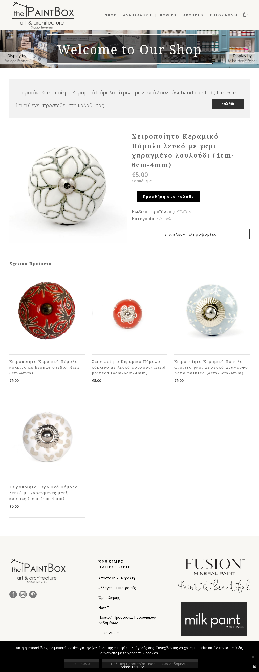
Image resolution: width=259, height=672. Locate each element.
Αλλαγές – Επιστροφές (117, 587)
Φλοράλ (164, 218)
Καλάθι (228, 103)
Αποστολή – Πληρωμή (116, 577)
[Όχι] (252, 656)
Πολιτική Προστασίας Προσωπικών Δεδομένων (127, 620)
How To (105, 607)
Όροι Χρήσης (109, 597)
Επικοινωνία (108, 632)
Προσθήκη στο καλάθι (168, 196)
